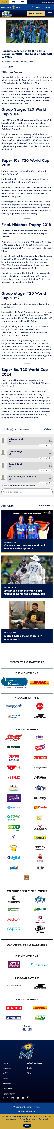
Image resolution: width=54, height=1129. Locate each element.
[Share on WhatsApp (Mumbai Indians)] (28, 1098)
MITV (5, 1073)
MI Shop (37, 7)
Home (5, 1063)
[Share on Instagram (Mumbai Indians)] (13, 1098)
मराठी (22, 2)
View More (44, 505)
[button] (3, 429)
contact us (8, 1089)
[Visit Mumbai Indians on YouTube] (18, 1098)
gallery (30, 1068)
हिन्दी (13, 2)
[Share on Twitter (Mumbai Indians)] (8, 1098)
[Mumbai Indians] (7, 13)
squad (6, 1078)
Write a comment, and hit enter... (19, 485)
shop (29, 1073)
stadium (7, 1083)
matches (7, 1068)
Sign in (47, 7)
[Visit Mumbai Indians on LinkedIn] (23, 1097)
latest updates (34, 1063)
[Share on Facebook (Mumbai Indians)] (3, 1098)
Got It (27, 1126)
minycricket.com (44, 2)
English (4, 2)
